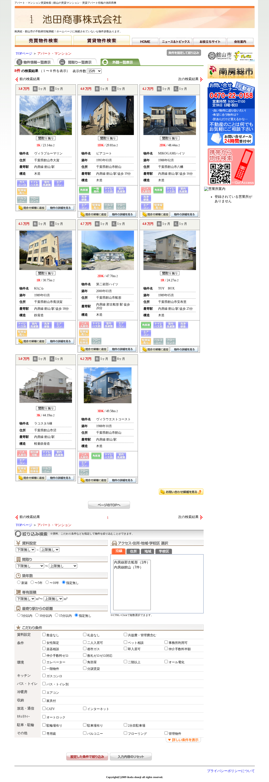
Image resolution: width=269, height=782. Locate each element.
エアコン (52, 692)
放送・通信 (25, 708)
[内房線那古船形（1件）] (132, 562)
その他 (22, 733)
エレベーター (55, 662)
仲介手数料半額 (180, 649)
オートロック (55, 717)
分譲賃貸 (93, 668)
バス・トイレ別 (57, 684)
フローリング (137, 733)
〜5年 (39, 582)
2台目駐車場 (136, 725)
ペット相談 (136, 642)
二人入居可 (95, 642)
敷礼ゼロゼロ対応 (99, 655)
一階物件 (52, 668)
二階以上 (134, 662)
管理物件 (175, 733)
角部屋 (92, 662)
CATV (50, 709)
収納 (20, 700)
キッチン (24, 675)
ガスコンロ (54, 676)
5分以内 (26, 615)
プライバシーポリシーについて (231, 771)
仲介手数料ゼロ (57, 655)
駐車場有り (95, 725)
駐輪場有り (54, 725)
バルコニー (95, 733)
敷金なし (52, 635)
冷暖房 (22, 692)
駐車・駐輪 (25, 725)
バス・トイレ (27, 684)
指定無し (72, 582)
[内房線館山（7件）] (132, 567)
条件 (20, 643)
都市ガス (93, 649)
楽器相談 (52, 649)
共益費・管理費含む (142, 635)
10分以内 (45, 615)
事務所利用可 (178, 642)
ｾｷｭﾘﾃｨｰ (23, 716)
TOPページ (24, 53)
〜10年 (54, 582)
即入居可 (134, 649)
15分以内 (65, 615)
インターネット (98, 709)
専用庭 (51, 733)
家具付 (51, 700)
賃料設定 (24, 634)
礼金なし (93, 635)
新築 (24, 582)
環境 (20, 662)
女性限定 (52, 642)
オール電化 (176, 662)
